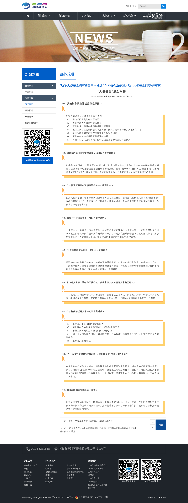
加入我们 (86, 15)
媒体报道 (29, 110)
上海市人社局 (93, 472)
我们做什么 (64, 15)
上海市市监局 (93, 478)
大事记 (27, 478)
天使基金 (49, 465)
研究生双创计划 (73, 469)
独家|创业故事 (31, 123)
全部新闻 (29, 92)
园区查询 (70, 478)
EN (127, 6)
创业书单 (49, 478)
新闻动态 (128, 15)
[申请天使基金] (153, 15)
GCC (47, 475)
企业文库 (49, 481)
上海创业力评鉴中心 (75, 472)
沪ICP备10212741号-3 (62, 497)
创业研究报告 (51, 472)
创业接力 (92, 488)
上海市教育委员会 (95, 469)
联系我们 (28, 481)
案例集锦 (107, 15)
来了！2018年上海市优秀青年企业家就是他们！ (86, 421)
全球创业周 (71, 465)
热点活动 (29, 116)
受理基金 (28, 472)
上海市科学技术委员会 (97, 465)
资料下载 (28, 485)
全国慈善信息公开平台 (97, 485)
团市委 (91, 475)
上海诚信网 (93, 481)
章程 (26, 469)
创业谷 (48, 469)
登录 (134, 6)
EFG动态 (29, 104)
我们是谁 (42, 15)
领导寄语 (28, 475)
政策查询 (70, 475)
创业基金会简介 (30, 465)
